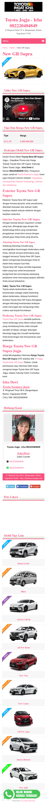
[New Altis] (23, 782)
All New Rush (23, 647)
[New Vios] (23, 670)
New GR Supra (17, 53)
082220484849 (16, 461)
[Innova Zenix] (23, 558)
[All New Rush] (23, 642)
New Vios (23, 675)
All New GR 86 (23, 619)
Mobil (12, 48)
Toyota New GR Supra (13, 319)
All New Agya (23, 731)
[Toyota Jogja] (23, 11)
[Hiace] (23, 586)
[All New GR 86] (23, 614)
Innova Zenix (23, 563)
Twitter (11, 486)
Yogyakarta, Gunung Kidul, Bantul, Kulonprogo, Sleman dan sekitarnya (23, 181)
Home (5, 48)
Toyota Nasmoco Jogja (28, 174)
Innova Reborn (23, 759)
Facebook (23, 486)
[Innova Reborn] (23, 754)
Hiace (23, 591)
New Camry (23, 703)
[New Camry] (23, 698)
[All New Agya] (23, 726)
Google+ (36, 486)
